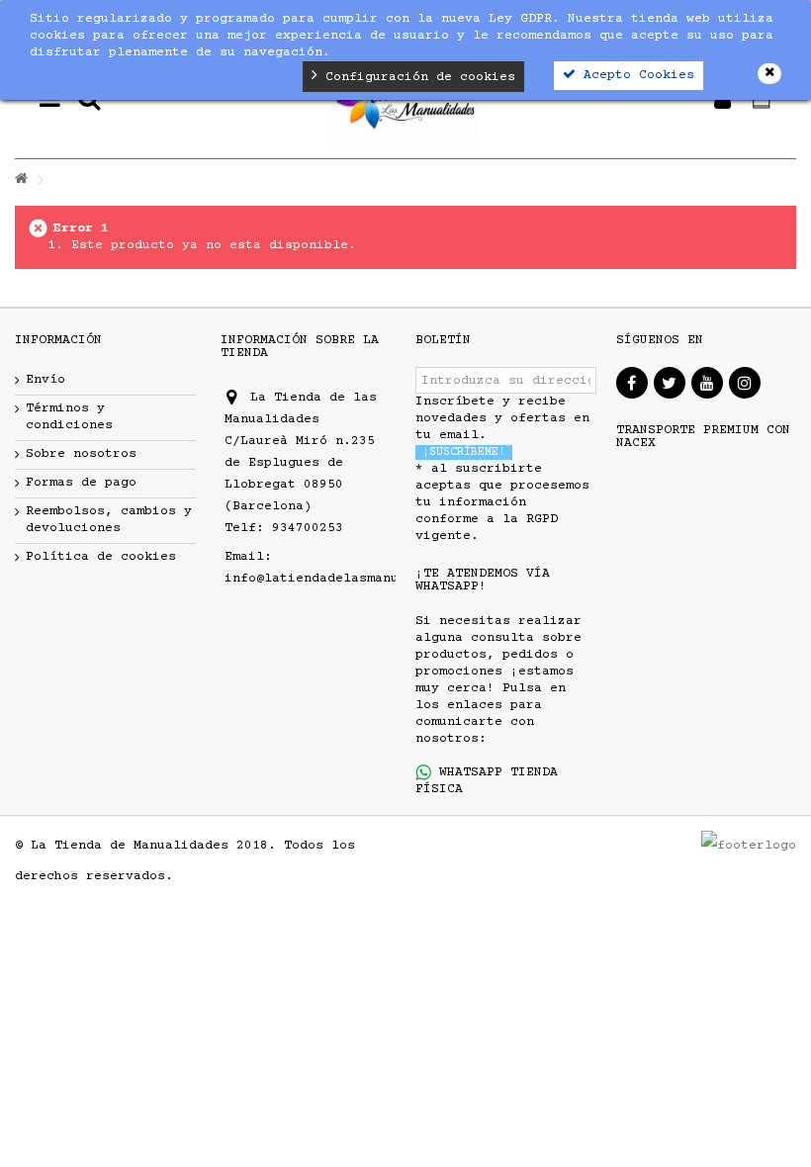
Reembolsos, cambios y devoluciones (109, 519)
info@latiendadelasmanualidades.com (359, 578)
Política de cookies (101, 557)
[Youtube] (707, 383)
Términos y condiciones (69, 417)
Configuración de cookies (416, 77)
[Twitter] (669, 383)
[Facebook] (632, 383)
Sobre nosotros (81, 454)
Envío (45, 380)
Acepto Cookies (635, 75)
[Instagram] (745, 383)
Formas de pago (81, 483)
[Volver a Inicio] (21, 180)
